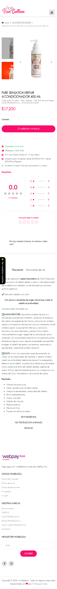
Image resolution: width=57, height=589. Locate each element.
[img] (13, 193)
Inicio (6, 22)
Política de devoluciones (11, 487)
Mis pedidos (6, 491)
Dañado (29, 100)
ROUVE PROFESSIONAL (11, 521)
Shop (23, 100)
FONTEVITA (6, 529)
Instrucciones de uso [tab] (35, 269)
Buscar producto (8, 508)
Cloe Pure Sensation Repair (44, 100)
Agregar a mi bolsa (30, 129)
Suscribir (28, 553)
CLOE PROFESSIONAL (11, 103)
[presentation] (20, 62)
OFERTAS (5, 512)
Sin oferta (16, 100)
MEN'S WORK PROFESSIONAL (14, 525)
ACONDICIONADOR (21, 22)
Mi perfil (5, 496)
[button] (40, 181)
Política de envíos (8, 483)
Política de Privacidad (10, 479)
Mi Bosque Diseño (39, 584)
